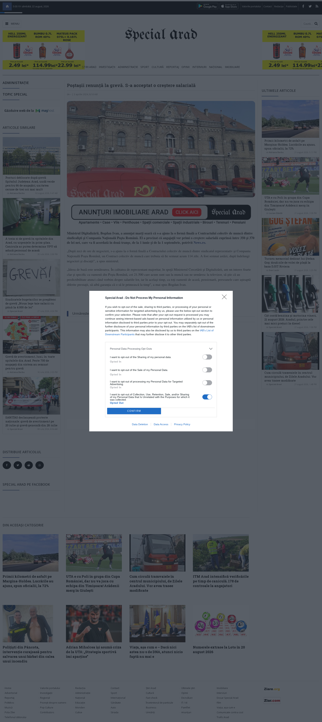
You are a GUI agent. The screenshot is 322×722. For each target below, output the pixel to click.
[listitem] (161, 349)
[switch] (207, 357)
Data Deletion (140, 424)
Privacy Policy (182, 424)
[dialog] (161, 361)
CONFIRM (134, 411)
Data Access (161, 424)
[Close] (225, 298)
